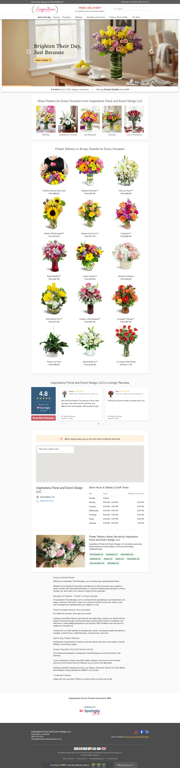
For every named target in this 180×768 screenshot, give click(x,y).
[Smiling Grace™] (64, 394)
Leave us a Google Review (137, 736)
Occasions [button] (66, 17)
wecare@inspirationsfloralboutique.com (46, 739)
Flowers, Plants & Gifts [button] (118, 17)
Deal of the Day (44, 17)
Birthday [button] (78, 17)
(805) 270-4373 (46, 501)
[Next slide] (151, 51)
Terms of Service (68, 758)
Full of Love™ (119, 394)
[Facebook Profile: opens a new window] (141, 731)
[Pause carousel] (86, 80)
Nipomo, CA (108, 559)
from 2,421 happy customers (70, 89)
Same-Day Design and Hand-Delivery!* (47, 1)
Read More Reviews (43, 418)
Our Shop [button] (136, 17)
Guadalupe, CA (95, 559)
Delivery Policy (112, 758)
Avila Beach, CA (111, 554)
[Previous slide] (28, 51)
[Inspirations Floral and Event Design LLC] (48, 9)
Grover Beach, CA (127, 554)
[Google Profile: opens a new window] (147, 731)
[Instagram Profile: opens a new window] (136, 731)
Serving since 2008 (112, 89)
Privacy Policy (81, 758)
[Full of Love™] (111, 394)
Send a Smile (41, 60)
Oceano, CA (120, 559)
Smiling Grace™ (73, 394)
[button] (98, 424)
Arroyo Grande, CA (96, 554)
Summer (56, 17)
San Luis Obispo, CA (97, 563)
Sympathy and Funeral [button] (96, 17)
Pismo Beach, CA (133, 559)
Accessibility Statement (96, 758)
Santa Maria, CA (113, 563)
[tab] (89, 80)
